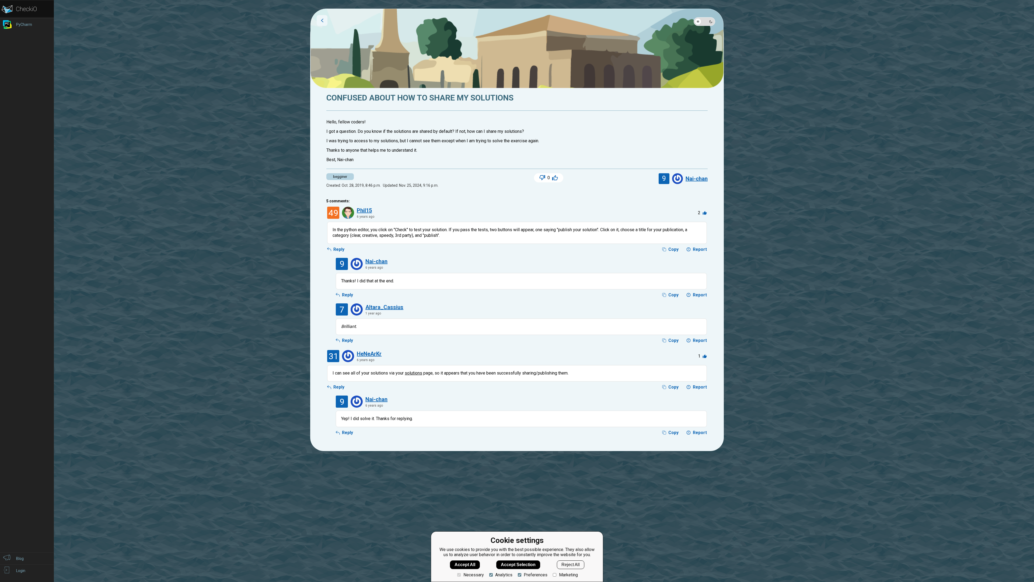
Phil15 (364, 210)
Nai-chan (697, 178)
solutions (413, 373)
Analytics (503, 574)
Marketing (568, 574)
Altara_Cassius (384, 307)
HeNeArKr (369, 354)
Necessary (473, 574)
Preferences (535, 574)
